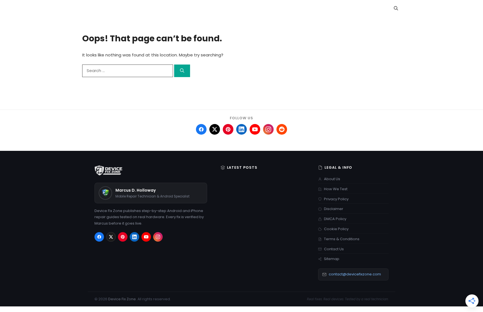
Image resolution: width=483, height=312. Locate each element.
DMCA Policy (335, 219)
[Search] (182, 71)
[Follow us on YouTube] (255, 129)
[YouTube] (146, 237)
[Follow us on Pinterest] (228, 129)
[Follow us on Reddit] (281, 129)
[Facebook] (99, 237)
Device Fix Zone (122, 299)
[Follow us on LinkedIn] (241, 129)
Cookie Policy (336, 229)
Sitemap (331, 258)
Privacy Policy (336, 199)
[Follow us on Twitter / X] (214, 129)
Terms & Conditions (341, 239)
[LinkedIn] (134, 237)
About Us (332, 179)
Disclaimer (333, 208)
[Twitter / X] (111, 237)
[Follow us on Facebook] (201, 129)
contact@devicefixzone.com (355, 274)
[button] (396, 8)
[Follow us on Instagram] (268, 129)
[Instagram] (158, 237)
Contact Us (334, 249)
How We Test (335, 189)
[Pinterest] (122, 237)
